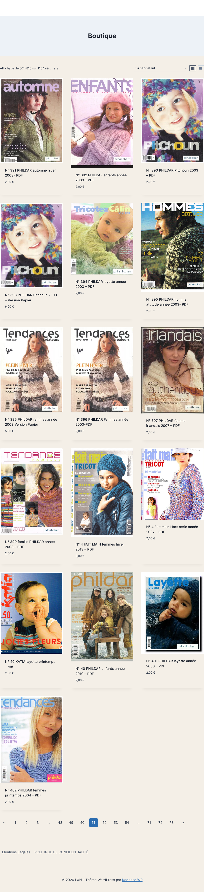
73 (172, 823)
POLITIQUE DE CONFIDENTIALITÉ (61, 852)
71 (149, 823)
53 (116, 823)
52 (105, 823)
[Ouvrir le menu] (200, 8)
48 (60, 823)
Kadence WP (132, 880)
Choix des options (20, 685)
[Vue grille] (192, 68)
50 (82, 823)
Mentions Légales (16, 852)
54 (127, 823)
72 (160, 823)
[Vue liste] (201, 68)
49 (71, 823)
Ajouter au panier (20, 193)
